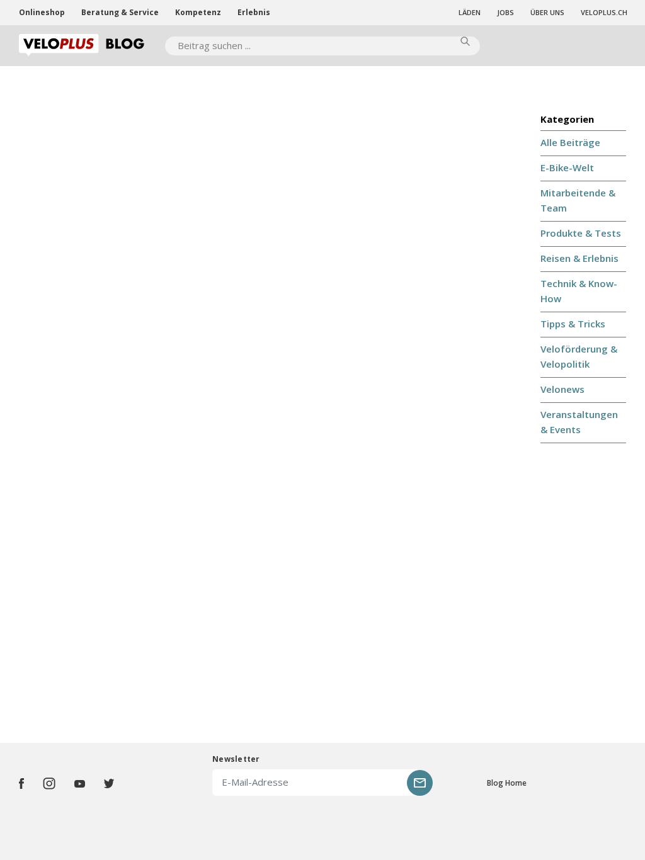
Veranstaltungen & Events (579, 422)
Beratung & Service (120, 12)
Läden (470, 12)
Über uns (547, 12)
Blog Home (507, 783)
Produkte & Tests (580, 233)
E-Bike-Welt (567, 167)
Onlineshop (42, 12)
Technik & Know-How (578, 291)
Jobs (505, 12)
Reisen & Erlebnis (579, 258)
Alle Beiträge (570, 142)
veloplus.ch (604, 12)
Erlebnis (253, 12)
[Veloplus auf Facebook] (21, 783)
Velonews (562, 389)
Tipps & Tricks (572, 323)
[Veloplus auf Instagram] (49, 783)
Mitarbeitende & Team (577, 200)
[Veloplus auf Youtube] (79, 784)
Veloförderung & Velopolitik (578, 356)
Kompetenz (198, 12)
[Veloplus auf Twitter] (109, 783)
